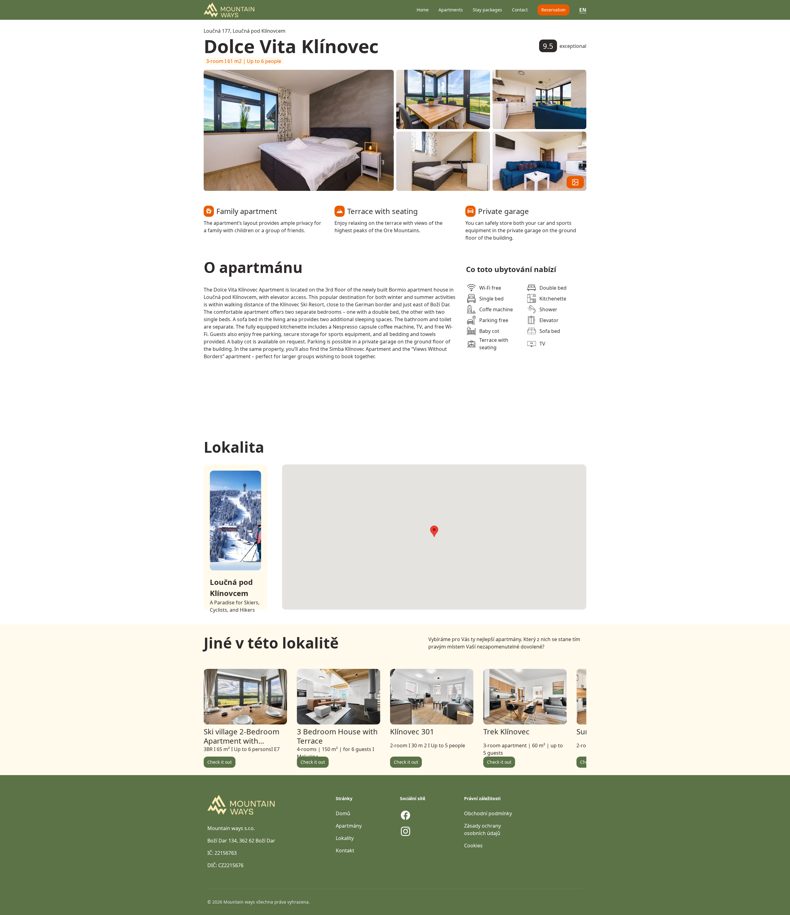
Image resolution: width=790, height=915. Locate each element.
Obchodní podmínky (488, 813)
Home (423, 10)
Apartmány (349, 825)
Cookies (473, 845)
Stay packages (487, 10)
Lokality (345, 838)
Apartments (451, 10)
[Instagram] (405, 831)
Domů (343, 813)
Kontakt (345, 850)
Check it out (219, 762)
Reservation (553, 10)
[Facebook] (405, 815)
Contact (520, 10)
